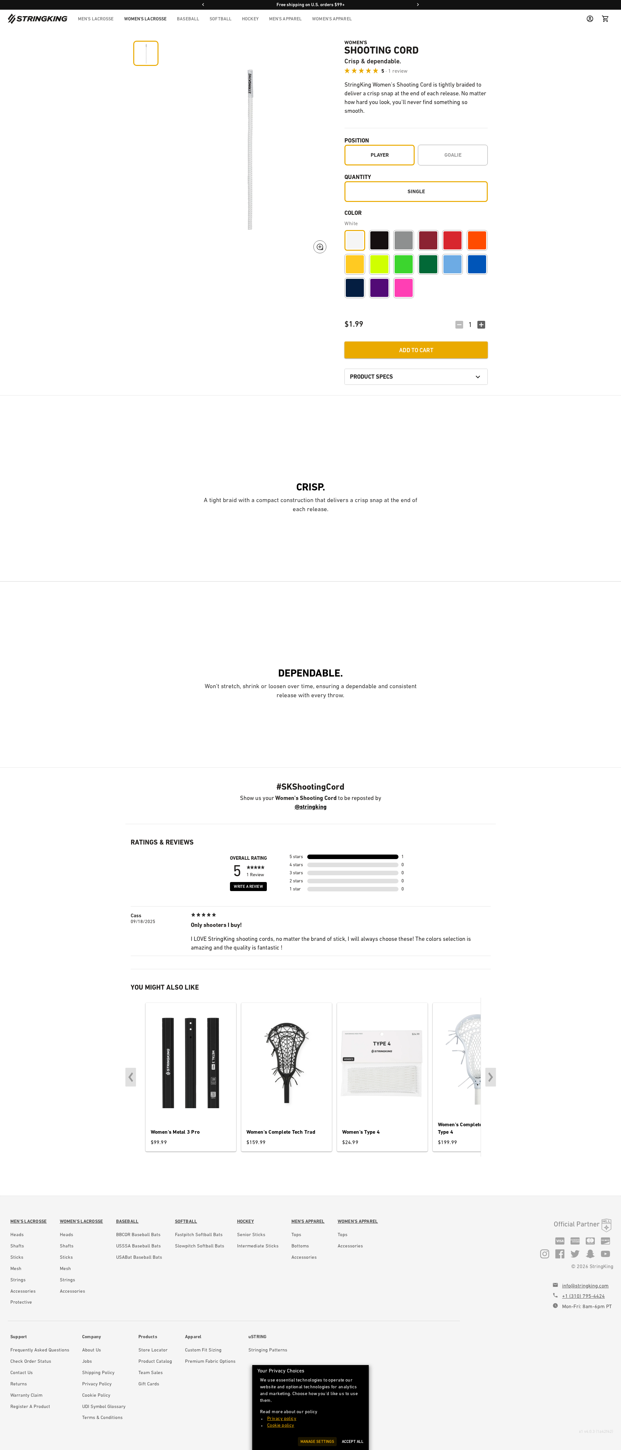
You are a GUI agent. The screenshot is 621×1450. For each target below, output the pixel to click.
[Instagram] (544, 1253)
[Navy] (354, 288)
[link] (28, 1221)
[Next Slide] (490, 1077)
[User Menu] (590, 18)
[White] (354, 240)
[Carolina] (452, 264)
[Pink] (403, 288)
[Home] (38, 19)
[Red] (452, 240)
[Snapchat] (590, 1253)
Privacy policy (281, 1418)
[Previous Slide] (130, 1077)
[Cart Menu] (605, 18)
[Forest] (428, 264)
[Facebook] (559, 1253)
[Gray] (403, 240)
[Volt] (379, 264)
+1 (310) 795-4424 (583, 1296)
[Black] (379, 240)
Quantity (357, 177)
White (351, 223)
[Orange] (477, 240)
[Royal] (477, 264)
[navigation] (215, 18)
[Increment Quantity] (481, 324)
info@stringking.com (585, 1285)
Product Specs (371, 376)
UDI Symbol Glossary (103, 1406)
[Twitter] (575, 1253)
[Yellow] (354, 264)
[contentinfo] (28, 1263)
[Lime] (403, 264)
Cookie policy (280, 1425)
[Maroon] (428, 240)
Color (353, 213)
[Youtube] (605, 1253)
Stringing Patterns (267, 1349)
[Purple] (379, 288)
